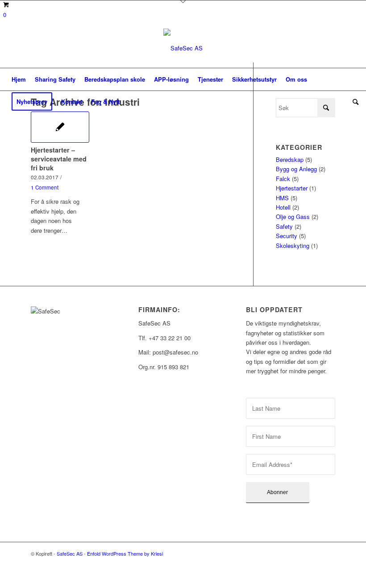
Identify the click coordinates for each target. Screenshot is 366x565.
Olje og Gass (293, 216)
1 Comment (44, 187)
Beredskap (290, 159)
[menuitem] (18, 79)
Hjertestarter (292, 188)
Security (286, 235)
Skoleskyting (292, 245)
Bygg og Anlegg (296, 169)
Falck (283, 178)
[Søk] (353, 102)
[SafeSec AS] (183, 48)
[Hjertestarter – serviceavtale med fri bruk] (60, 127)
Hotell (283, 207)
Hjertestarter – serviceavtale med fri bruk (59, 158)
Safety (284, 226)
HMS (282, 198)
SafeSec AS (70, 553)
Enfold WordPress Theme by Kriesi (125, 553)
